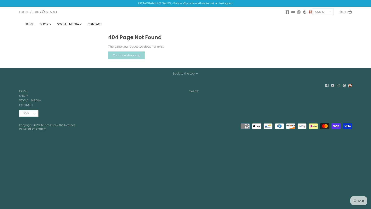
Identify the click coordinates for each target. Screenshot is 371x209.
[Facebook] (287, 11)
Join (35, 12)
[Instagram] (298, 11)
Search (194, 91)
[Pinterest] (304, 11)
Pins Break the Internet (59, 125)
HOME (23, 91)
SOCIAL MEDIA (30, 100)
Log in (24, 12)
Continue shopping (126, 55)
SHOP (23, 96)
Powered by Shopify (32, 128)
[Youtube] (293, 11)
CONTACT (26, 105)
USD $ (319, 11)
